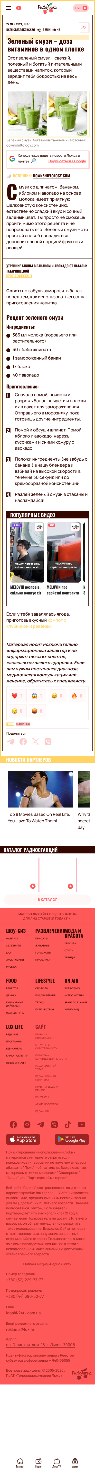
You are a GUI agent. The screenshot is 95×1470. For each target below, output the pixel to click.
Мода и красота (74, 933)
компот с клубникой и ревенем (36, 623)
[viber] (48, 741)
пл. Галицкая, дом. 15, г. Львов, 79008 (40, 1344)
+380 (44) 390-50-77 (25, 1296)
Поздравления (45, 995)
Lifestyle (45, 980)
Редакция (42, 1111)
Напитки (23, 724)
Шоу (9, 952)
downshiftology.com (22, 145)
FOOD (10, 724)
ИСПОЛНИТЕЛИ (74, 995)
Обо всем (41, 988)
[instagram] (27, 1124)
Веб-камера (14, 1048)
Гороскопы (43, 952)
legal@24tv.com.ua (23, 1312)
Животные (42, 945)
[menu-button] (8, 8)
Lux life (14, 1026)
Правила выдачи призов (46, 1088)
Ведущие (12, 1034)
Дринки (11, 995)
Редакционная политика (45, 1078)
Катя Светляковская (20, 29)
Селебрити (13, 945)
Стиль (69, 950)
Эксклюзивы (15, 959)
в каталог (47, 899)
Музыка (11, 966)
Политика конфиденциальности (47, 1057)
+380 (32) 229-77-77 (24, 1279)
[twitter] (35, 741)
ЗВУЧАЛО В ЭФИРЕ (76, 1002)
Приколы (41, 938)
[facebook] (23, 741)
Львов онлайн (16, 1062)
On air (71, 980)
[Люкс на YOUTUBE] (19, 8)
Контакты (42, 1097)
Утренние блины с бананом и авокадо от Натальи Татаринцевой (46, 268)
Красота (70, 943)
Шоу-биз (16, 930)
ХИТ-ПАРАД (72, 1009)
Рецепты (12, 988)
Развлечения (47, 930)
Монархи (12, 938)
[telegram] (10, 741)
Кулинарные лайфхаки (14, 1004)
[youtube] (81, 1124)
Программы (14, 1041)
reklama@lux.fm (20, 1329)
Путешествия (44, 1009)
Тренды (70, 957)
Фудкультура (15, 1012)
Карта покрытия (17, 1055)
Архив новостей (46, 1104)
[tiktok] (68, 1124)
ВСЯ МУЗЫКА (73, 988)
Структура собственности (46, 1046)
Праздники (42, 959)
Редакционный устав (45, 1067)
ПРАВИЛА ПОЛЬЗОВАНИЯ (44, 1036)
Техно (39, 1002)
